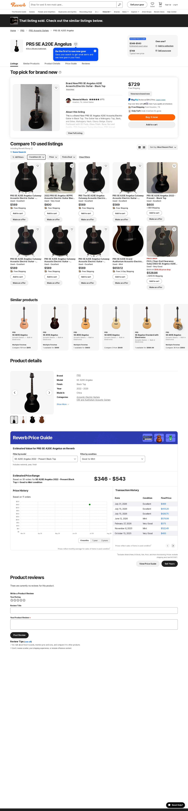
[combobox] (42, 459)
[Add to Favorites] (75, 44)
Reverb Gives (159, 12)
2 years (104, 540)
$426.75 (165, 513)
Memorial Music (80, 99)
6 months (84, 540)
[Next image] (56, 107)
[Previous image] (16, 107)
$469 (163, 504)
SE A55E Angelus (81, 335)
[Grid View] (139, 147)
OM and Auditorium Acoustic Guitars (93, 400)
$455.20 (165, 509)
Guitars (32, 12)
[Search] (119, 5)
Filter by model (19, 454)
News (124, 12)
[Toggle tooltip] (60, 72)
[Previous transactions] (168, 546)
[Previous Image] (14, 392)
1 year (95, 540)
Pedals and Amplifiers (46, 12)
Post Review (19, 635)
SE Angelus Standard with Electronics (146, 336)
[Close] (95, 50)
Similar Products (31, 63)
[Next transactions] (173, 546)
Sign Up (168, 5)
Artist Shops (147, 12)
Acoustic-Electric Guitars (88, 397)
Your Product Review (19, 617)
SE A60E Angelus (20, 335)
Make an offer (19, 219)
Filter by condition (88, 454)
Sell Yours (170, 563)
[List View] (144, 147)
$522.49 (165, 528)
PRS (79, 375)
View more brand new (140, 94)
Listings (14, 63)
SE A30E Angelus (112, 335)
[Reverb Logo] (18, 4)
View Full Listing (75, 133)
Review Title (15, 605)
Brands (117, 12)
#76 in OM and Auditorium (36, 48)
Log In (175, 5)
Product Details (52, 63)
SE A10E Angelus (50, 335)
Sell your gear (137, 4)
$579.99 (165, 518)
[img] (94, 99)
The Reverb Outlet (19, 12)
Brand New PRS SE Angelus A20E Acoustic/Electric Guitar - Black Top (85, 84)
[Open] (75, 458)
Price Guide (71, 63)
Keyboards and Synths (67, 12)
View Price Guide (147, 563)
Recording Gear (86, 12)
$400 (163, 533)
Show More (62, 404)
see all (28, 642)
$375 (163, 523)
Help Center (171, 12)
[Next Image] (49, 392)
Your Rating (15, 597)
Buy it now (152, 117)
